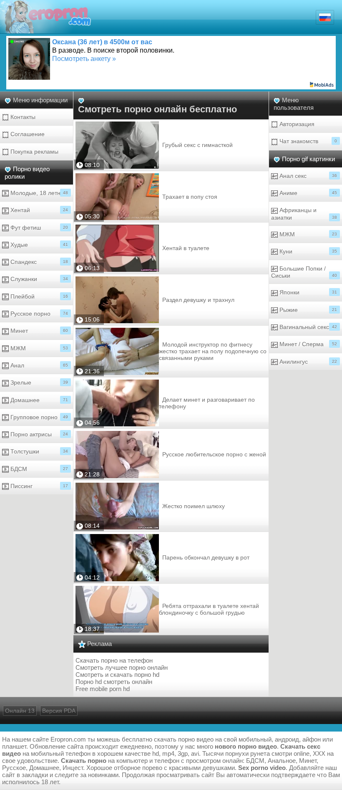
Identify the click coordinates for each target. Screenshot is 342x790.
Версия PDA (58, 710)
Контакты (22, 117)
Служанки (38, 279)
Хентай (38, 210)
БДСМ (38, 469)
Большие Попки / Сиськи (304, 272)
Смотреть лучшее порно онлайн (121, 667)
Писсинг (38, 486)
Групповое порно (38, 417)
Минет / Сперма (307, 344)
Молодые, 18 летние (38, 193)
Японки (307, 292)
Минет (38, 330)
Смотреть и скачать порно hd (117, 674)
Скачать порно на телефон (114, 660)
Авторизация (296, 124)
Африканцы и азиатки (304, 213)
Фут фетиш (38, 227)
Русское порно (38, 313)
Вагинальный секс (307, 327)
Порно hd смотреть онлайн (113, 681)
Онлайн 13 (20, 710)
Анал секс (307, 175)
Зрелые (38, 382)
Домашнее (38, 400)
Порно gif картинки (308, 158)
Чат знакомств (307, 141)
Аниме (307, 193)
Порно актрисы (38, 434)
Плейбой (38, 296)
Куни (307, 251)
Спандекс (38, 261)
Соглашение (27, 134)
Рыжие (307, 309)
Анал (38, 365)
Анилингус (307, 361)
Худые (38, 244)
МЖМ (38, 348)
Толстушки (38, 451)
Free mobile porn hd (102, 688)
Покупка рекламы (33, 151)
